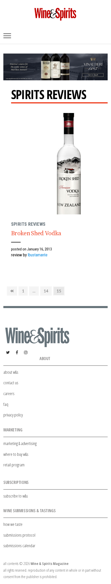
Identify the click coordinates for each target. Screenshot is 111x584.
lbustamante (37, 254)
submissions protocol (19, 535)
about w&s (10, 372)
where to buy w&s (15, 454)
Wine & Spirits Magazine (49, 563)
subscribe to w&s (15, 496)
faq (5, 404)
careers (8, 393)
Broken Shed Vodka (36, 233)
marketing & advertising (20, 443)
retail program (14, 465)
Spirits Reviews (28, 224)
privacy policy (13, 415)
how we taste (12, 524)
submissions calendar (19, 545)
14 (47, 291)
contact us (10, 383)
